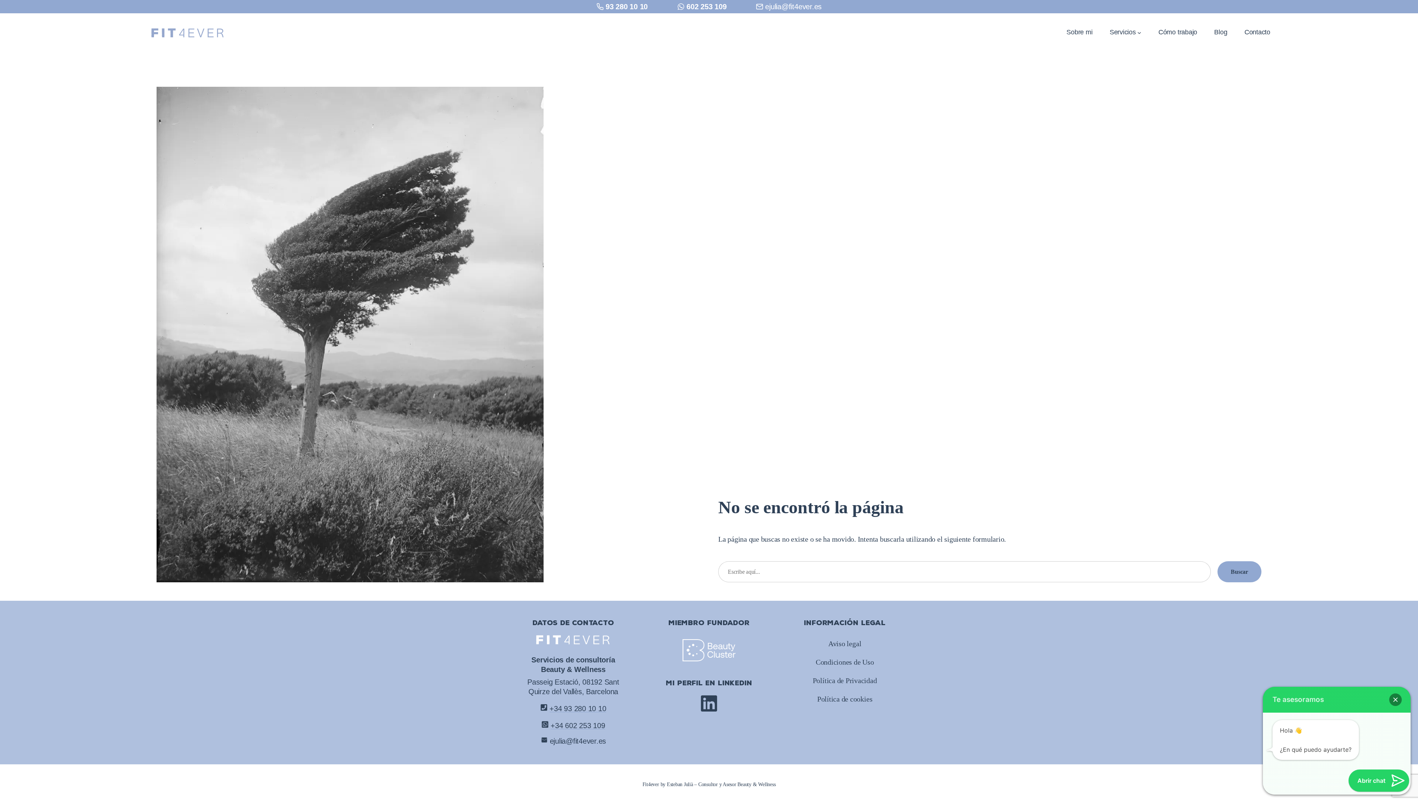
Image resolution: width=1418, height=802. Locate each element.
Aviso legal (844, 644)
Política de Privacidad (845, 680)
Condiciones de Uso (845, 662)
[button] (1395, 699)
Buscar (1239, 572)
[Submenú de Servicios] (1139, 32)
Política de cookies (844, 699)
